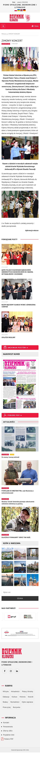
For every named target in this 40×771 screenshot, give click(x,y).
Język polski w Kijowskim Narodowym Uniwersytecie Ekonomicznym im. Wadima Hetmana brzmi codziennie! (17, 272)
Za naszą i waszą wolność (10, 457)
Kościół (30, 697)
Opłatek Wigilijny (8, 337)
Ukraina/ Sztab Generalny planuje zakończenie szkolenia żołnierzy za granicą (18, 503)
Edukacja (6, 697)
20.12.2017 (5, 334)
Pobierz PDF (8, 739)
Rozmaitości (14, 702)
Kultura (14, 697)
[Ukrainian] (18, 10)
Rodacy (5, 702)
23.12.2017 (5, 302)
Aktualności (5, 454)
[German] (24, 10)
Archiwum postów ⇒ (18, 348)
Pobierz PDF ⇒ (15, 415)
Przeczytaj (6, 707)
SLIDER (12, 454)
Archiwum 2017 (6, 44)
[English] (21, 10)
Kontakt (6, 722)
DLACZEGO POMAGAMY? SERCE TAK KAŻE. (16, 537)
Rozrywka (16, 707)
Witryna (6, 691)
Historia (22, 697)
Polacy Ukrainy (27, 691)
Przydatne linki (8, 735)
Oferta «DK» (8, 731)
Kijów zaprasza (27, 702)
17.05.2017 (15, 43)
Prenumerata (8, 726)
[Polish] (15, 10)
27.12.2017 (5, 267)
